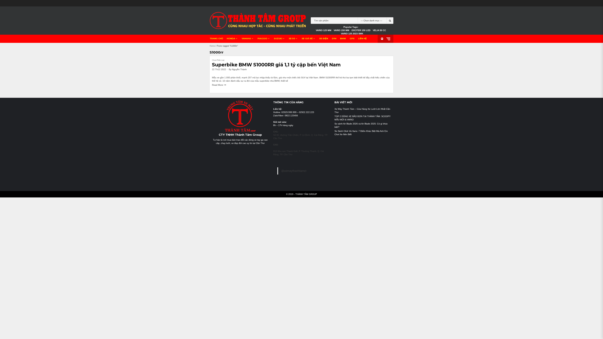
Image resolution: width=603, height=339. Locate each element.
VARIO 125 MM (323, 30)
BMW (343, 38)
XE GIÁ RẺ (307, 38)
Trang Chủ (216, 38)
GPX (352, 38)
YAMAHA (246, 38)
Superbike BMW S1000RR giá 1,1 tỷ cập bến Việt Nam (276, 65)
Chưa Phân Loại (218, 60)
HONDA (231, 38)
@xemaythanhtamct (293, 170)
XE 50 (292, 38)
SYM (334, 38)
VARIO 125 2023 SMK (352, 33)
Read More (217, 85)
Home (212, 46)
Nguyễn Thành (239, 69)
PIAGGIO (262, 38)
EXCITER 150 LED (361, 30)
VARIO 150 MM (341, 30)
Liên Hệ (362, 38)
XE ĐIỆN (323, 38)
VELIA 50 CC (379, 30)
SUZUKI (278, 38)
